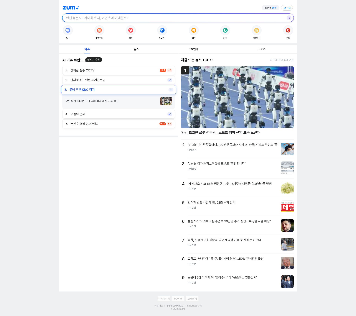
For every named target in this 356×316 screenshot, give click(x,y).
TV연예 (193, 49)
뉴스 (136, 49)
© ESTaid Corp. (178, 309)
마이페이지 (164, 298)
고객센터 (192, 298)
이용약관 (158, 305)
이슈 (87, 49)
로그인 (287, 7)
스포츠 (262, 49)
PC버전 (178, 298)
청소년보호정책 (194, 305)
